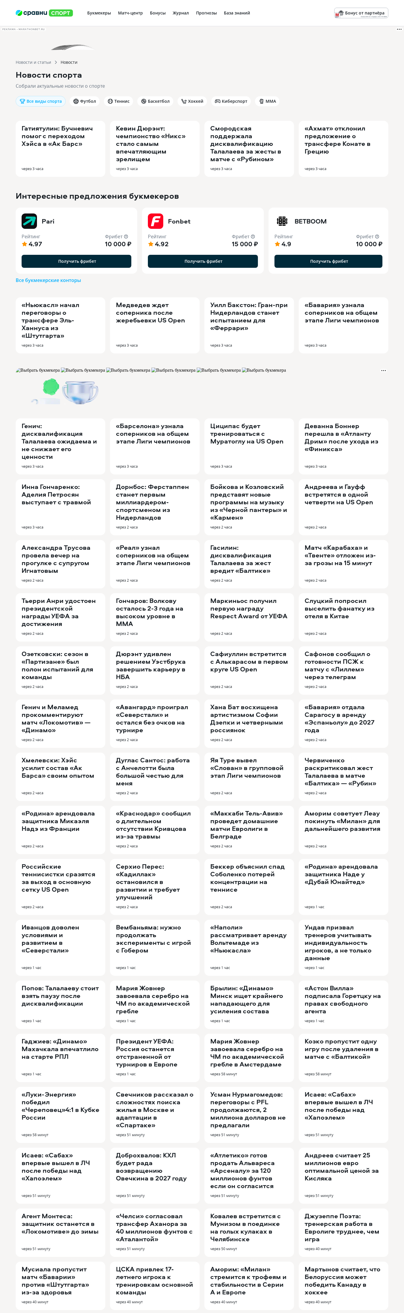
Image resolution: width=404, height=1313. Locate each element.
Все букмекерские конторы (48, 280)
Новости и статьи (33, 62)
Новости (69, 62)
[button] (76, 241)
